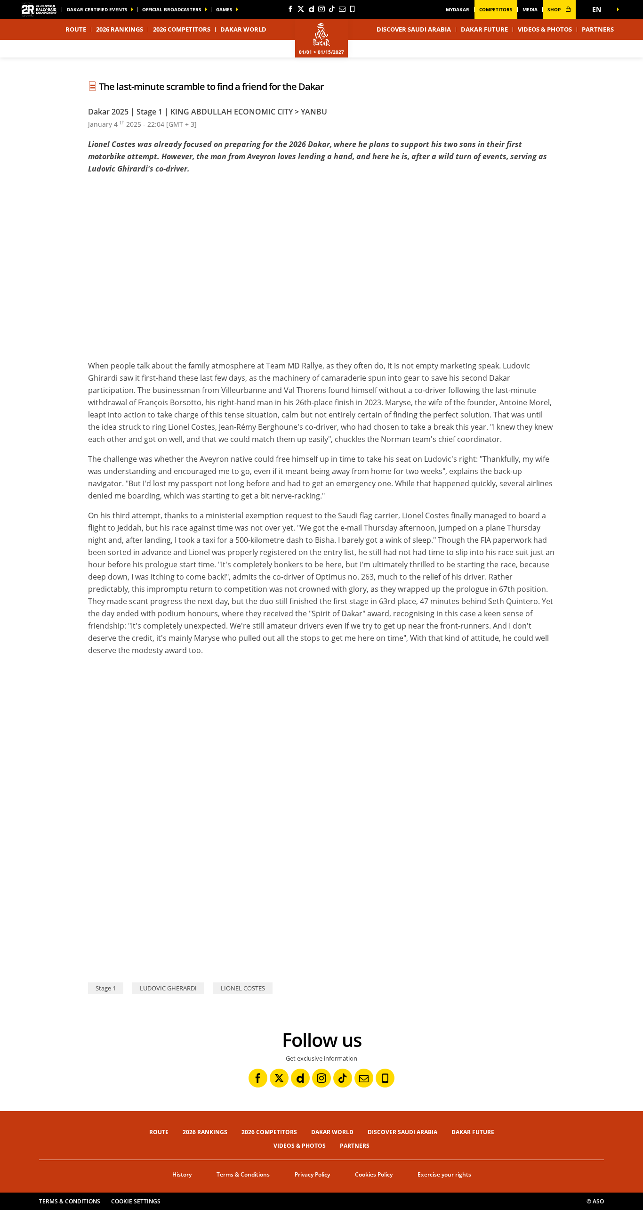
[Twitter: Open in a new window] (300, 9)
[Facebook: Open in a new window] (290, 9)
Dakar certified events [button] (97, 9)
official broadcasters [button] (171, 9)
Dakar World (332, 1132)
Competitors (496, 9)
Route (159, 1132)
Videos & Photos (545, 29)
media (530, 9)
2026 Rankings (119, 29)
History (182, 1174)
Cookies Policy (374, 1174)
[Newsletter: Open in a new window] (342, 9)
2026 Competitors (181, 29)
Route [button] (75, 29)
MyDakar (457, 9)
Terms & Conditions (243, 1174)
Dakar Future (484, 29)
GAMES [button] (224, 9)
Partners (598, 29)
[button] (599, 9)
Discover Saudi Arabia (414, 29)
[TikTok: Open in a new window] (332, 9)
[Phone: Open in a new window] (352, 9)
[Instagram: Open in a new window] (321, 9)
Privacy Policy (312, 1174)
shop (554, 9)
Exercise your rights (444, 1174)
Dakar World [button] (243, 29)
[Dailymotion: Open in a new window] (311, 9)
